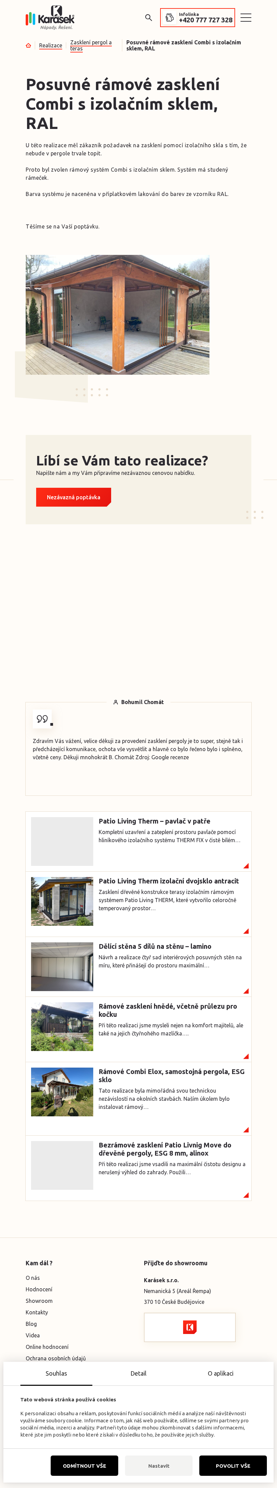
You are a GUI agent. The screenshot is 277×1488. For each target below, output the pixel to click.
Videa (33, 1335)
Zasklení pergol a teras (91, 45)
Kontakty (37, 1312)
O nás (33, 1278)
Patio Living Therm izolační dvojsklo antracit (169, 881)
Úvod (28, 45)
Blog (31, 1324)
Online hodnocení (47, 1347)
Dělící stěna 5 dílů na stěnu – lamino (155, 946)
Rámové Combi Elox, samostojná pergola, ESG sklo (172, 1076)
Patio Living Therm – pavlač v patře (154, 821)
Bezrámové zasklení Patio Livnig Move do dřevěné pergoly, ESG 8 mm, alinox (165, 1149)
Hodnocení (39, 1289)
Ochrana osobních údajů (56, 1358)
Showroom (39, 1301)
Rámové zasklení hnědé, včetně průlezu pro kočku (168, 1010)
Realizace (50, 45)
